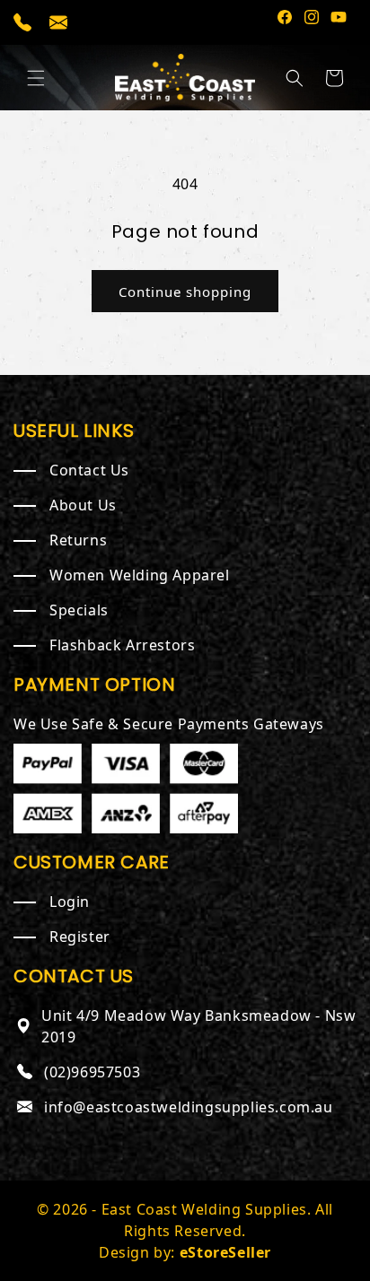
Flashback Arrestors (122, 645)
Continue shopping (185, 292)
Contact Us (89, 470)
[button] (36, 78)
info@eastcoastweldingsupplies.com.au (188, 1107)
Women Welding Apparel (139, 575)
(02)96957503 (92, 1072)
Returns (78, 540)
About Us (83, 505)
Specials (79, 610)
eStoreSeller (225, 1252)
